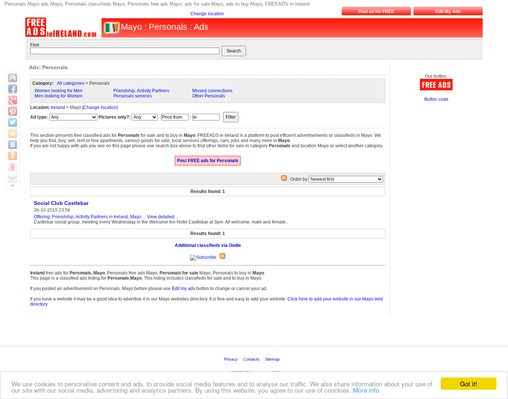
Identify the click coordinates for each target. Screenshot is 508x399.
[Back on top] (12, 77)
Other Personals (208, 96)
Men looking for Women (59, 96)
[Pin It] (12, 111)
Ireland (58, 107)
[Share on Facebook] (12, 88)
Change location (207, 13)
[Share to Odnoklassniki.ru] (12, 155)
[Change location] (100, 107)
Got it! (468, 383)
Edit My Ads (448, 11)
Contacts (252, 359)
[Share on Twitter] (12, 122)
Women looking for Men (59, 90)
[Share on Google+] (12, 100)
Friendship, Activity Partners (141, 90)
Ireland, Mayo (127, 216)
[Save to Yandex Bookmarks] (12, 167)
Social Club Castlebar (61, 203)
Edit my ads (183, 288)
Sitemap (273, 359)
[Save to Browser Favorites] (12, 133)
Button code (436, 99)
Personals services (132, 96)
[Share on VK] (12, 144)
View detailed (160, 216)
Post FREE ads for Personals (207, 160)
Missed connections (212, 90)
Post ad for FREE (376, 11)
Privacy (231, 359)
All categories (70, 83)
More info (366, 390)
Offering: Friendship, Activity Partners (71, 216)
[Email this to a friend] (12, 178)
